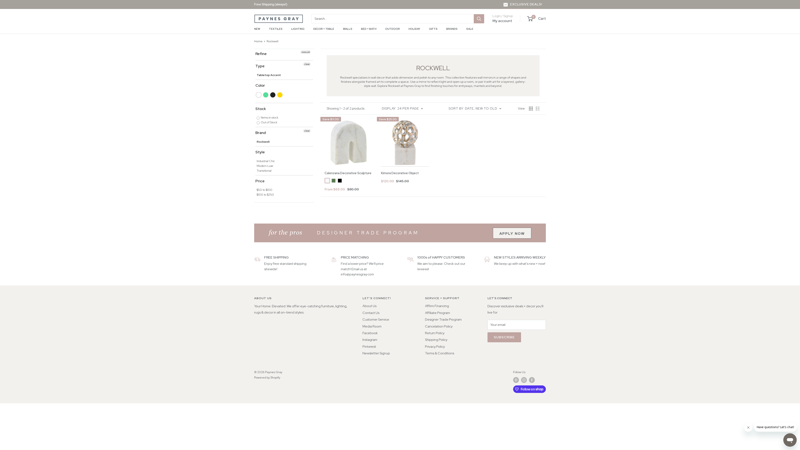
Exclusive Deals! (526, 4)
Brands (452, 29)
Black (273, 95)
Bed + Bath (368, 29)
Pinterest (369, 346)
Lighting (298, 29)
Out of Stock (268, 122)
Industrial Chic (266, 161)
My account (502, 21)
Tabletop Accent (269, 75)
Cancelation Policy (438, 326)
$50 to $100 (264, 190)
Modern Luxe (265, 166)
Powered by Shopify (267, 377)
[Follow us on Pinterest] (516, 380)
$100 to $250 (265, 194)
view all (305, 52)
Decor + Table (323, 29)
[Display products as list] (538, 108)
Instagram (369, 340)
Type (260, 66)
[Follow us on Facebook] (532, 380)
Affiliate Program (437, 313)
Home (258, 41)
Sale (469, 29)
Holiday (414, 29)
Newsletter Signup (376, 353)
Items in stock (269, 117)
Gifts (433, 29)
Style (260, 152)
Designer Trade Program (443, 319)
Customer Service (375, 319)
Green (266, 95)
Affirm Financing (437, 306)
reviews (422, 269)
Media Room (371, 326)
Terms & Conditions (439, 353)
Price (260, 181)
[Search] (479, 18)
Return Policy (434, 333)
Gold (280, 95)
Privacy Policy (435, 346)
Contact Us (370, 313)
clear (307, 64)
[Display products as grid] (531, 108)
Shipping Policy (436, 340)
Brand (260, 132)
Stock (260, 108)
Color (260, 85)
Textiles (275, 29)
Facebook (370, 333)
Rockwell (272, 41)
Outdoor (392, 29)
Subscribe (504, 337)
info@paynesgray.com (357, 274)
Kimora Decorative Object (400, 173)
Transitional (264, 170)
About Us (369, 306)
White (259, 95)
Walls (347, 29)
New (257, 29)
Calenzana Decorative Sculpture (348, 173)
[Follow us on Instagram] (524, 380)
